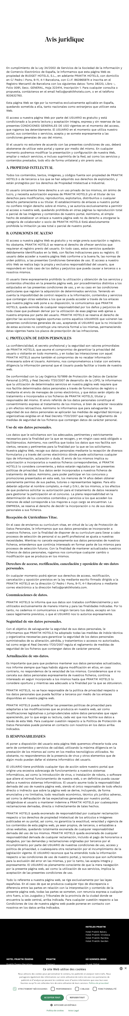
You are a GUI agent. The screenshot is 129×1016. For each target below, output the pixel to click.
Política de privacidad (99, 983)
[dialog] (64, 990)
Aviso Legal (73, 1010)
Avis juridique (64, 39)
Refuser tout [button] (77, 997)
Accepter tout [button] (52, 997)
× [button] (125, 968)
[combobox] (121, 968)
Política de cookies (55, 1010)
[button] (64, 1005)
